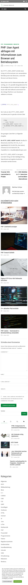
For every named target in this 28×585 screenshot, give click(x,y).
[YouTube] (24, 1)
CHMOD (3, 496)
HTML (2, 513)
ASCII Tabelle (14, 442)
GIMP (2, 504)
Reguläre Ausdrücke (6, 541)
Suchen (3, 411)
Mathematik (4, 527)
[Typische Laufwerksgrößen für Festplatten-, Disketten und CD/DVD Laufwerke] (5, 461)
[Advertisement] (14, 25)
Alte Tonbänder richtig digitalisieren (17, 435)
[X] (26, 1)
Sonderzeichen (5, 544)
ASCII (2, 484)
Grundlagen (4, 507)
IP (1, 518)
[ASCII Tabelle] (5, 443)
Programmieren (8, 44)
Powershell (4, 533)
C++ (2, 493)
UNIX (2, 553)
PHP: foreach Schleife (7, 253)
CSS (2, 501)
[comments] (17, 421)
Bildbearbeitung (5, 487)
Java (2, 521)
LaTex (2, 524)
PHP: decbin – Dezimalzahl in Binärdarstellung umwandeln (10, 332)
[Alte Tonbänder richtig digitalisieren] (5, 434)
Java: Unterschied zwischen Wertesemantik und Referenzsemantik (19, 453)
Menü (5, 9)
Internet (3, 516)
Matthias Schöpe (10, 65)
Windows (3, 561)
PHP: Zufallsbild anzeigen (9, 227)
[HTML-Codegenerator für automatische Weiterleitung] (5, 426)
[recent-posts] (10, 421)
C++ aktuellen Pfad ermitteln (10, 308)
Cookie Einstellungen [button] (7, 581)
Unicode (3, 550)
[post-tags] (24, 421)
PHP (2, 44)
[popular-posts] (4, 421)
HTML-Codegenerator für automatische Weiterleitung (18, 426)
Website (3, 389)
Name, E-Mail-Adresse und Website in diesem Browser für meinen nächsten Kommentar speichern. (12, 398)
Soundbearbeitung (6, 547)
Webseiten (16, 44)
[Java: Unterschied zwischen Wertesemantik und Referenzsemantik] (5, 451)
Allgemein (4, 481)
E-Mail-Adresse (5, 381)
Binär (2, 490)
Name (3, 374)
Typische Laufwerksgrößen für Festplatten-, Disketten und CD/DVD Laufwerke (18, 463)
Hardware (4, 510)
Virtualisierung (5, 556)
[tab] (4, 421)
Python (3, 539)
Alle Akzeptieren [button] (17, 581)
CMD (2, 498)
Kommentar (4, 352)
